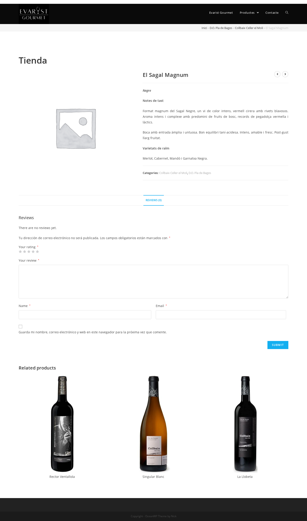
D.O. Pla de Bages (221, 28)
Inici (204, 28)
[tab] (153, 200)
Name (25, 306)
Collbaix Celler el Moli (249, 28)
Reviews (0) (154, 200)
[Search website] (287, 13)
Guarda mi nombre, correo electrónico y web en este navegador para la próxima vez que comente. (93, 332)
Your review (29, 260)
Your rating (28, 247)
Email (161, 306)
